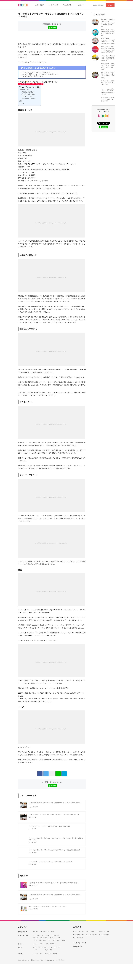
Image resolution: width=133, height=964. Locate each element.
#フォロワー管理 (104, 934)
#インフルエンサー (78, 934)
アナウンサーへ (27, 96)
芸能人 (63, 940)
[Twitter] (46, 773)
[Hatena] (64, 773)
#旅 (108, 931)
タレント (52, 937)
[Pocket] (52, 773)
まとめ (21, 103)
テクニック (57, 947)
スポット (81, 5)
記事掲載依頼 (77, 947)
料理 (49, 940)
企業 (40, 940)
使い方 (20, 947)
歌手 (53, 940)
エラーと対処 (42, 947)
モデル (58, 937)
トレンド (35, 931)
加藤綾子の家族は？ (28, 92)
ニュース (35, 953)
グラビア (35, 937)
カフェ (42, 944)
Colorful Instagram (23, 5)
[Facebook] (39, 773)
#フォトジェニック (78, 931)
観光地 (52, 944)
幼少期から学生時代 (28, 94)
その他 (20, 953)
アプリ (35, 947)
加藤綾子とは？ (24, 90)
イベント (35, 944)
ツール (50, 947)
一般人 (35, 940)
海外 (58, 940)
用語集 (53, 931)
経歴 (20, 101)
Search (110, 5)
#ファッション (101, 931)
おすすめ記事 (39, 5)
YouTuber (48, 935)
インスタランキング (79, 943)
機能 (51, 950)
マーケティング (53, 5)
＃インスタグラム (38, 935)
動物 (44, 940)
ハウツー (35, 950)
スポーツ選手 (43, 937)
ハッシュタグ (43, 950)
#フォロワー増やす (91, 934)
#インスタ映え (90, 931)
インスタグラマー (68, 5)
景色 (47, 944)
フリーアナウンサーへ (29, 99)
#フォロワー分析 (78, 937)
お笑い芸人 (56, 935)
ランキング (48, 953)
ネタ (41, 953)
